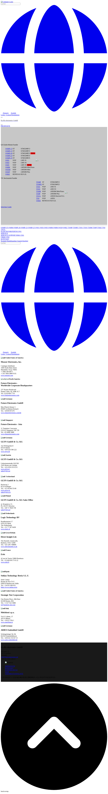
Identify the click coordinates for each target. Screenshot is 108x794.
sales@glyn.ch (6, 492)
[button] (54, 111)
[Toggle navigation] (2, 117)
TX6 (37, 198)
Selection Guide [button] (6, 207)
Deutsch (6, 113)
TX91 (38, 187)
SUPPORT (12, 235)
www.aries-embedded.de (9, 640)
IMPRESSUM (10, 666)
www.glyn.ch (5, 490)
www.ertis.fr (5, 562)
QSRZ (7, 174)
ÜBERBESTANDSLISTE (14, 674)
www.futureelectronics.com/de (11, 413)
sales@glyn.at (5, 471)
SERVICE (4, 235)
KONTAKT (9, 668)
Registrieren (15, 115)
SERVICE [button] (4, 233)
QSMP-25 (8, 158)
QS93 (7, 163)
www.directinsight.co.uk (9, 546)
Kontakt (4, 241)
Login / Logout (6, 115)
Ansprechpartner (22, 241)
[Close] (2, 124)
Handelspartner (12, 241)
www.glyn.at (5, 469)
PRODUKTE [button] (5, 126)
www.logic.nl (5, 529)
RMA (18, 235)
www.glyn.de (5, 451)
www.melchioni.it (7, 622)
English (13, 113)
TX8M (38, 191)
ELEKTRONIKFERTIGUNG (11, 231)
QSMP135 (4, 228)
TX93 (38, 189)
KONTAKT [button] (5, 239)
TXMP (38, 182)
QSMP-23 (8, 156)
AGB (7, 672)
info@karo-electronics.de (9, 657)
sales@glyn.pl (5, 510)
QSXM (7, 170)
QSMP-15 (8, 151)
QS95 (7, 165)
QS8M (7, 167)
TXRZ (38, 201)
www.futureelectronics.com (10, 395)
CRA (22, 235)
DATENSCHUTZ (11, 670)
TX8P (38, 194)
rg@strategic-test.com (8, 605)
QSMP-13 (8, 149)
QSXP (7, 172)
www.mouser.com (7, 375)
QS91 (7, 160)
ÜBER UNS (5, 237)
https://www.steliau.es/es (9, 587)
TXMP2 (39, 184)
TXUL (38, 196)
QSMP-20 (8, 153)
